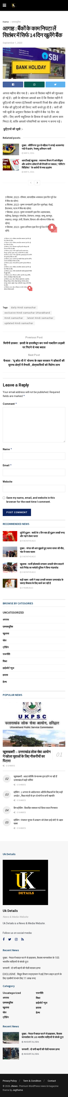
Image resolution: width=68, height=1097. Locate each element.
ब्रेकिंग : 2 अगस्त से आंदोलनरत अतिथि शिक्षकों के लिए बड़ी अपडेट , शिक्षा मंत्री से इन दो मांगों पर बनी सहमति (38, 793)
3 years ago (27, 588)
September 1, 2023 (12, 42)
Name (7, 449)
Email (7, 465)
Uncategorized (13, 612)
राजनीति (6, 654)
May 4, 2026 (28, 153)
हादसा (5, 674)
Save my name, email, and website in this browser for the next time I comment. (30, 499)
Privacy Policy (10, 1080)
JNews (14, 1086)
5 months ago (29, 572)
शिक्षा (5, 661)
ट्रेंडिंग (6, 647)
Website (7, 481)
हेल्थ (5, 681)
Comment (10, 403)
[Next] (37, 182)
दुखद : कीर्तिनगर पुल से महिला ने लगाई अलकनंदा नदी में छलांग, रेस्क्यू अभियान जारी (43, 147)
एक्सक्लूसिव (16, 22)
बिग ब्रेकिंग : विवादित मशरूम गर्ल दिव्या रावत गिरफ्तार (36, 807)
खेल (4, 640)
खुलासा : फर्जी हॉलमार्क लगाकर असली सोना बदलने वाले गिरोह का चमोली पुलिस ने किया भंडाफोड (42, 565)
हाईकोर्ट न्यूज (8, 668)
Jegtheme (18, 1090)
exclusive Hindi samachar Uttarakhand (27, 313)
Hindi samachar (14, 318)
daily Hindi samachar (23, 307)
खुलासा (6, 633)
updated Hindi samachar (19, 323)
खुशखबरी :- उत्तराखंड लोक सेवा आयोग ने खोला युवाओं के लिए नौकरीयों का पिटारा (26, 756)
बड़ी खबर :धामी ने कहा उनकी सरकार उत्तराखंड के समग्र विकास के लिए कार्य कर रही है (41, 581)
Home (6, 22)
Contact (52, 1080)
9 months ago (29, 541)
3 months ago (29, 557)
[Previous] (31, 182)
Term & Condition (32, 1080)
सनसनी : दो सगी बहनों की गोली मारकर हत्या (21, 968)
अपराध (6, 619)
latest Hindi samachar (40, 318)
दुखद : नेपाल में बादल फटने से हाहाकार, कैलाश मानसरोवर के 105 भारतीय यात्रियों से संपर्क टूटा (42, 1035)
